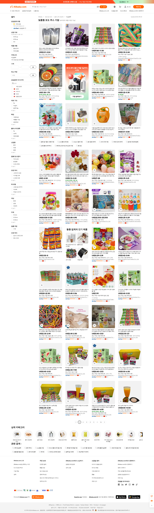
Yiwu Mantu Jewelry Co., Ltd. (47, 97)
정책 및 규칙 (43, 481)
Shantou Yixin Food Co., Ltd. (46, 259)
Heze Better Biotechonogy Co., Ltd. (101, 54)
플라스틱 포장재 (58, 17)
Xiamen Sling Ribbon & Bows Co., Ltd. (75, 183)
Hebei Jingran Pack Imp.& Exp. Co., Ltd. (102, 135)
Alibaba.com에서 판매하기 (125, 464)
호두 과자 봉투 (32, 451)
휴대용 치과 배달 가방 (72, 448)
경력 (15, 474)
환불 (93, 474)
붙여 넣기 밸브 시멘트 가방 (47, 141)
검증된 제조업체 (70, 464)
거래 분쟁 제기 (96, 471)
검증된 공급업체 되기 (124, 474)
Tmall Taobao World (68, 505)
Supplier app (78, 497)
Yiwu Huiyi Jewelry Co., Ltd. (125, 97)
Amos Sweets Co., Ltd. (45, 182)
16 (100, 422)
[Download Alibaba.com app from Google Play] (134, 497)
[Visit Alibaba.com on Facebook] (119, 484)
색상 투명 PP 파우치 (83, 451)
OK (33, 67)
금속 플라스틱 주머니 (46, 145)
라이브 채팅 (95, 467)
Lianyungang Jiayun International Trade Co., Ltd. (103, 259)
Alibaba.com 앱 (93, 497)
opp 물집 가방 (40, 448)
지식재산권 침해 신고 (98, 478)
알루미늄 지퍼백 (70, 451)
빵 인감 (80, 145)
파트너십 (120, 478)
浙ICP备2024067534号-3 (122, 510)
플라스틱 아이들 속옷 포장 (132, 448)
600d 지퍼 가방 (104, 141)
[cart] (120, 7)
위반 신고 (94, 481)
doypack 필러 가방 (78, 141)
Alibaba (40, 17)
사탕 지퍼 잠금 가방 (116, 448)
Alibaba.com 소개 (19, 460)
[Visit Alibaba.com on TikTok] (137, 484)
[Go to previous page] (76, 422)
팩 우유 (42, 451)
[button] (98, 7)
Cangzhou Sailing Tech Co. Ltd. (73, 135)
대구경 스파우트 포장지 (55, 451)
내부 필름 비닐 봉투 (101, 448)
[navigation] (23, 219)
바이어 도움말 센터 (97, 464)
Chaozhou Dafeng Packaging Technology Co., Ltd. (77, 56)
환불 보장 (42, 467)
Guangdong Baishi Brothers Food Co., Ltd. (129, 58)
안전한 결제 (43, 464)
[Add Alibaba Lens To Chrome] (38, 497)
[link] (151, 496)
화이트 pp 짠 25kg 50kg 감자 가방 (65, 145)
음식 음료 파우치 (92, 141)
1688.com (58, 505)
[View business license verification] (93, 510)
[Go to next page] (104, 422)
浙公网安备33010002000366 (106, 510)
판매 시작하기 (122, 467)
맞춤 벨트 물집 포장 (19, 451)
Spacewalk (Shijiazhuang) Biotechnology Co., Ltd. (103, 182)
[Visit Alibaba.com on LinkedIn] (122, 484)
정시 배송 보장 (44, 471)
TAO (91, 505)
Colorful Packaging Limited (46, 56)
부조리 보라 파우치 (118, 141)
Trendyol (96, 505)
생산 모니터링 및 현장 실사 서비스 (49, 478)
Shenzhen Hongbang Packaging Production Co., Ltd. (129, 135)
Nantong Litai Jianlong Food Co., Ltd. (49, 221)
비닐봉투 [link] (68, 17)
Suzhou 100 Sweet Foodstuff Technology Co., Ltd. (129, 221)
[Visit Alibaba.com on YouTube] (133, 484)
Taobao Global (84, 505)
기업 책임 (16, 471)
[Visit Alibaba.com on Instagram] (130, 484)
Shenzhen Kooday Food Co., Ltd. (127, 182)
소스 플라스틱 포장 (63, 141)
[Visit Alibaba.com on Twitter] (126, 484)
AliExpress (51, 505)
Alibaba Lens (23, 497)
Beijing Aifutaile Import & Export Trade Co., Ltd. (77, 221)
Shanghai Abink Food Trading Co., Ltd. (128, 259)
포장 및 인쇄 (48, 17)
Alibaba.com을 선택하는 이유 (22, 464)
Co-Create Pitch (18, 467)
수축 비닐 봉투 (17, 448)
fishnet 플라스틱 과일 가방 (55, 448)
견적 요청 (68, 467)
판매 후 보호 (43, 474)
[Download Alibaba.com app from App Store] (121, 497)
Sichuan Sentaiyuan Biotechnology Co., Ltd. (103, 96)
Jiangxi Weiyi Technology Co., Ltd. (101, 221)
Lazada (77, 505)
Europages (103, 505)
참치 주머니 (29, 448)
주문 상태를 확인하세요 (124, 471)
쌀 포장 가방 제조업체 (133, 141)
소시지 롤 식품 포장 (87, 448)
